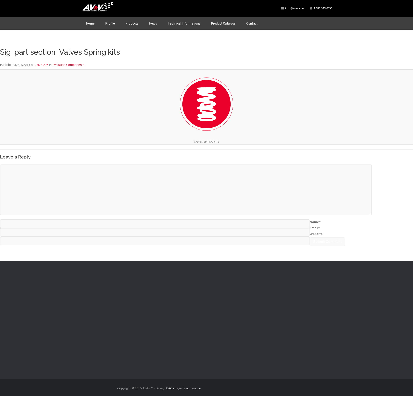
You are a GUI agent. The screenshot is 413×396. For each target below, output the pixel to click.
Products (132, 23)
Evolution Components (68, 65)
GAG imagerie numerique (183, 388)
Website (316, 234)
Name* (315, 222)
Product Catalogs (223, 23)
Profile (110, 23)
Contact (251, 23)
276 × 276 (41, 65)
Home (90, 23)
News (153, 23)
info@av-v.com (294, 8)
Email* (315, 228)
